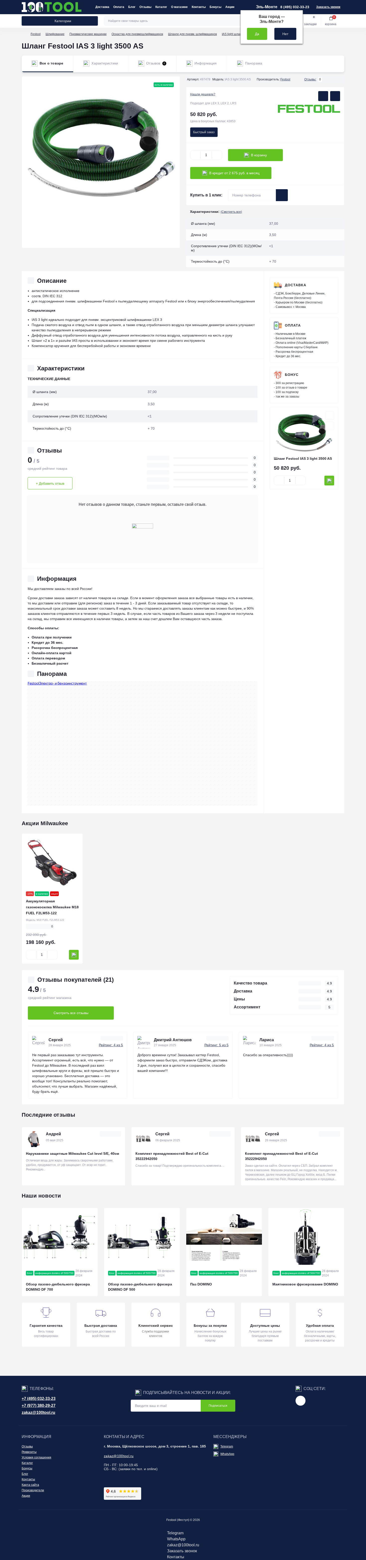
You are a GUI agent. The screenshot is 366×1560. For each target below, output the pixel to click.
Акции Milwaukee (45, 823)
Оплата (118, 7)
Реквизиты (29, 1452)
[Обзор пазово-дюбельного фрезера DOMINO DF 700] (60, 1236)
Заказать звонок (328, 7)
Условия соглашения (36, 1457)
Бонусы (215, 7)
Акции (229, 7)
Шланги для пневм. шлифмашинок (192, 34)
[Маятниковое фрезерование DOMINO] (306, 1236)
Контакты (199, 7)
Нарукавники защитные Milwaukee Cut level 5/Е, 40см (72, 1154)
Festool (36, 34)
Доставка (102, 7)
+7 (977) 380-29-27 (39, 1405)
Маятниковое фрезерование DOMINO (305, 1284)
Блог (131, 7)
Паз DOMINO (201, 1284)
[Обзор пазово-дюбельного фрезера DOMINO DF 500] (142, 1236)
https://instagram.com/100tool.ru (300, 1401)
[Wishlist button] (323, 96)
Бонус (292, 375)
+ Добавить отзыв (50, 483)
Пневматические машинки (88, 34)
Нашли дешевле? (202, 94)
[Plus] (217, 155)
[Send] (282, 195)
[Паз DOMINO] (224, 1236)
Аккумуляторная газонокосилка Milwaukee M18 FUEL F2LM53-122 (52, 907)
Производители (33, 1490)
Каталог (161, 7)
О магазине (179, 7)
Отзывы (145, 7)
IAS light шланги (233, 34)
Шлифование (55, 34)
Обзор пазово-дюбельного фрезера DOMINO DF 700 (58, 1286)
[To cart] (329, 480)
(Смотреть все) (231, 212)
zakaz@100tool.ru (38, 1412)
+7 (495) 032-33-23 (39, 1398)
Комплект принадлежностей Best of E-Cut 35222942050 (171, 1156)
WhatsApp (227, 1454)
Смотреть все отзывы (71, 1013)
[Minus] (195, 155)
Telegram (226, 1446)
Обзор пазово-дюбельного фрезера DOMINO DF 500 (140, 1286)
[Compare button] (335, 96)
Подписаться (218, 1405)
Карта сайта (30, 1485)
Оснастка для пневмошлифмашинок (137, 34)
